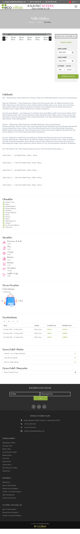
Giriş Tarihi (62, 49)
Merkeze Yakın (7, 455)
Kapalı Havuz (6, 461)
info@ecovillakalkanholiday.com (34, 431)
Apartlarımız (6, 471)
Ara (40, 398)
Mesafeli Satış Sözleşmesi (10, 488)
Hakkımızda (6, 482)
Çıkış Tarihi (62, 57)
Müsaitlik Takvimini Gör (66, 36)
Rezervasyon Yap (68, 76)
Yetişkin (61, 66)
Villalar (39, 22)
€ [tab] (13, 321)
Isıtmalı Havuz (6, 464)
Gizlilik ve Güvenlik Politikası (11, 491)
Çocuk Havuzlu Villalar (9, 452)
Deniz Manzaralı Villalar (10, 468)
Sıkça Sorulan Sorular (9, 498)
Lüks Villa (5, 458)
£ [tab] (17, 321)
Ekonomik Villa (7, 446)
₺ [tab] (4, 321)
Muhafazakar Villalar (8, 443)
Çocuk (68, 66)
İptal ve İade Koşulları (9, 485)
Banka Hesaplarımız (8, 495)
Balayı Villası (6, 449)
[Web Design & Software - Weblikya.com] (40, 526)
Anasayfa (32, 22)
